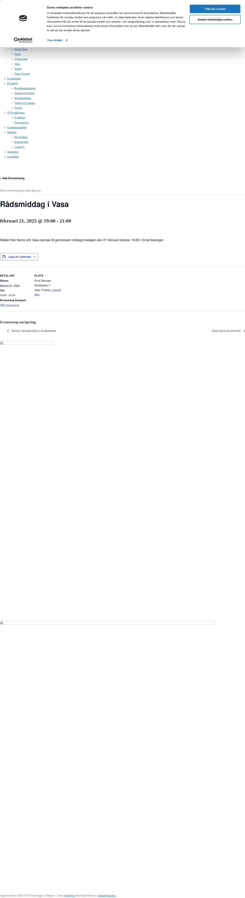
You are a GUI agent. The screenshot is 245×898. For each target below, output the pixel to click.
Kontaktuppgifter (17, 127)
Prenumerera (21, 122)
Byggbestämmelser (25, 88)
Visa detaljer (55, 40)
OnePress (69, 895)
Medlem (12, 132)
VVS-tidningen (16, 112)
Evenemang (14, 78)
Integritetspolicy (107, 895)
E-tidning (19, 117)
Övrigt (18, 107)
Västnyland (20, 59)
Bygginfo (12, 83)
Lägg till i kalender (19, 256)
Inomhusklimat (22, 98)
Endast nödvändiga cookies (215, 19)
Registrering (21, 142)
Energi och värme (24, 93)
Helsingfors (20, 49)
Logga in (19, 146)
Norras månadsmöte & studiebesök (33, 331)
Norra (17, 54)
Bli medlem (20, 137)
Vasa (17, 63)
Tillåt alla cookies (215, 8)
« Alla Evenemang (12, 178)
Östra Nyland (22, 73)
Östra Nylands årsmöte (227, 331)
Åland (17, 68)
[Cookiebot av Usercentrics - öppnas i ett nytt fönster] (23, 40)
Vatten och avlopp (24, 103)
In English (13, 156)
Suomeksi (12, 151)
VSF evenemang (9, 305)
